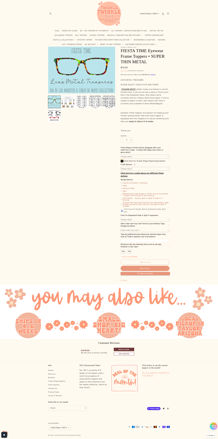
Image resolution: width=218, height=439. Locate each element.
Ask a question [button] (124, 354)
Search (51, 370)
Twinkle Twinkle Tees (60, 435)
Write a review (124, 349)
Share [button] (124, 280)
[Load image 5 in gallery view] (109, 102)
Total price (126, 257)
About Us (51, 374)
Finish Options (54, 385)
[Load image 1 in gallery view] (54, 102)
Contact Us (52, 388)
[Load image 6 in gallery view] (54, 115)
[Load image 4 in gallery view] (95, 102)
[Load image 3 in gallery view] (81, 102)
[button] (50, 13)
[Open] (4, 435)
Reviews (51, 377)
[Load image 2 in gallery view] (68, 102)
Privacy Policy (53, 392)
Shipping (124, 70)
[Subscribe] (85, 408)
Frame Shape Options (56, 381)
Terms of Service (55, 395)
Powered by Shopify (74, 435)
